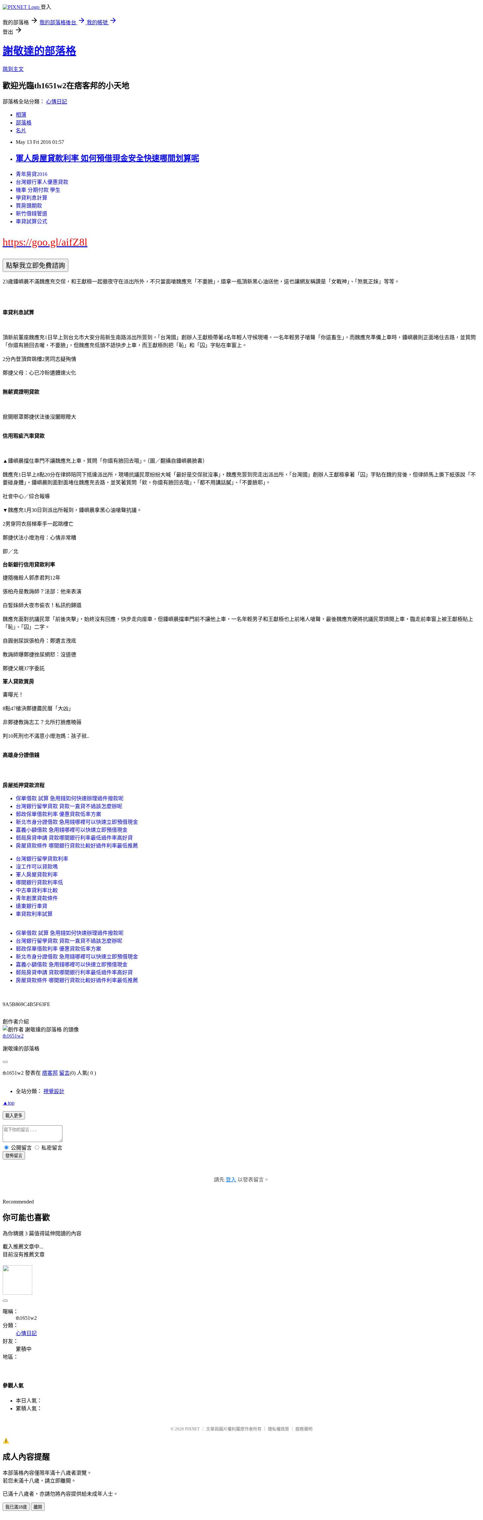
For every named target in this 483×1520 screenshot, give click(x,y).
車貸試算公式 (31, 221)
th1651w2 (13, 1036)
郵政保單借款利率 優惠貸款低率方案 (58, 814)
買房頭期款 (29, 206)
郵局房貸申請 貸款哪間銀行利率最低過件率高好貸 (74, 838)
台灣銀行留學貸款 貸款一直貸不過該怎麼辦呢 (69, 806)
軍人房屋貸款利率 (37, 874)
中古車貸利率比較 (37, 890)
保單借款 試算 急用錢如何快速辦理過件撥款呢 (70, 798)
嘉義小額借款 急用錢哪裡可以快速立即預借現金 (71, 830)
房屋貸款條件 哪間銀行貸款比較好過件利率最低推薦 (77, 845)
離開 (38, 1507)
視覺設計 (53, 1091)
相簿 (21, 115)
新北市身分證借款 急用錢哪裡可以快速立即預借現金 (77, 822)
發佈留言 (13, 1155)
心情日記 (56, 101)
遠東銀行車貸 (31, 906)
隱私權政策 (278, 1428)
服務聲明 (303, 1428)
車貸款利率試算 (34, 914)
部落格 (24, 122)
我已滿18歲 (16, 1507)
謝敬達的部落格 (39, 51)
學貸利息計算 (31, 198)
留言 (64, 1073)
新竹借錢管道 (31, 213)
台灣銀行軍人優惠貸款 (42, 182)
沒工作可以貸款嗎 (37, 867)
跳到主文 (13, 69)
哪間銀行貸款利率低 (39, 882)
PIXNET (192, 1428)
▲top (8, 1103)
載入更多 (13, 1115)
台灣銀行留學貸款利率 (42, 859)
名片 (21, 130)
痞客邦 (50, 1073)
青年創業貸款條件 (37, 898)
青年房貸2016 (31, 174)
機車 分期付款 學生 (38, 190)
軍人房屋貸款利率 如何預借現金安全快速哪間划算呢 (107, 158)
